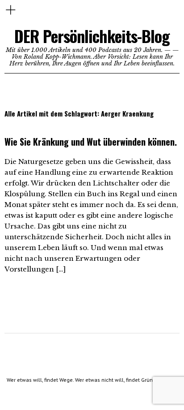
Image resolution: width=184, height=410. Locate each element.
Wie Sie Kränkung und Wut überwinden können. (90, 141)
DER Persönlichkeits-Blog (92, 35)
